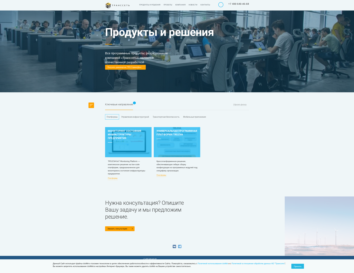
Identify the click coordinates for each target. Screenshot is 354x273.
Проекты (168, 5)
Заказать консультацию (117, 229)
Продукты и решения (150, 5)
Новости (193, 5)
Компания (180, 5)
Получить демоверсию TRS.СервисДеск (124, 67)
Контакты (205, 5)
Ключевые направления (119, 104)
